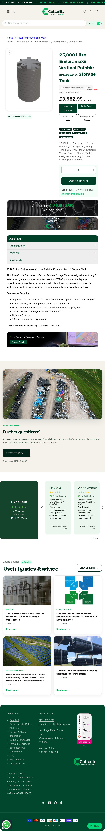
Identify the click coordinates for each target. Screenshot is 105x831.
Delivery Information (20, 740)
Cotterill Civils (55, 825)
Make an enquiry (14, 452)
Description (15, 238)
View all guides (87, 568)
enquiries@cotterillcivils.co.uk (54, 724)
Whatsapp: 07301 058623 (86, 118)
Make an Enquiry (68, 108)
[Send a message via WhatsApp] (6, 825)
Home (10, 38)
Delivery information (72, 194)
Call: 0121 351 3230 (68, 118)
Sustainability (17, 760)
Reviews (14, 252)
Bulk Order (87, 106)
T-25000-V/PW (73, 93)
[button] (8, 11)
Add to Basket (78, 180)
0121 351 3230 (46, 720)
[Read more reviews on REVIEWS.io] (19, 519)
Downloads (15, 260)
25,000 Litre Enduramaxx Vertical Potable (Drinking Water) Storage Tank (44, 42)
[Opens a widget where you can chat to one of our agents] (94, 826)
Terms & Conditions (20, 744)
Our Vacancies (17, 763)
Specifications (17, 245)
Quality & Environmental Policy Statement (21, 724)
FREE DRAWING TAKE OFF (19, 116)
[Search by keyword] (5, 23)
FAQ (12, 756)
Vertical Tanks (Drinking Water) (31, 38)
